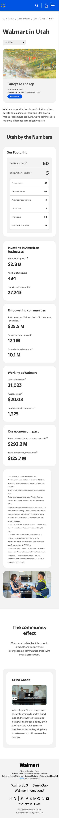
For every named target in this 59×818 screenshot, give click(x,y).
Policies (35, 776)
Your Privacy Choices (31, 778)
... (3, 18)
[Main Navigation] (54, 5)
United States (39, 18)
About (11, 18)
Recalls (54, 776)
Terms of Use (45, 776)
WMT (21, 804)
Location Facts (24, 18)
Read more (14, 96)
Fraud (37, 771)
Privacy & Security (26, 771)
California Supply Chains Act (12, 776)
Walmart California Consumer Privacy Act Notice (29, 773)
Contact (28, 776)
